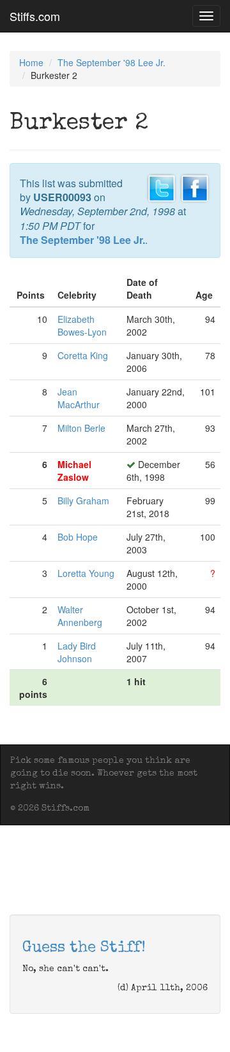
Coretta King (82, 355)
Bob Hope (77, 536)
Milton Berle (81, 428)
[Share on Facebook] (195, 186)
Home (31, 62)
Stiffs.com (35, 16)
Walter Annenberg (79, 616)
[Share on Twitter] (161, 186)
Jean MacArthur (78, 398)
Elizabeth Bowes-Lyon (82, 325)
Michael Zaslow (74, 470)
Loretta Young (85, 573)
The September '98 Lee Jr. (111, 62)
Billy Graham (83, 500)
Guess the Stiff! (84, 948)
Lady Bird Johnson (76, 652)
